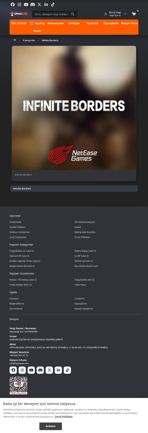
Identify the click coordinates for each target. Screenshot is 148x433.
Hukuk (78, 227)
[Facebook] (13, 4)
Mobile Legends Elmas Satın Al (25, 261)
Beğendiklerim (17, 303)
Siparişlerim (110, 23)
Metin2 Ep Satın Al (84, 261)
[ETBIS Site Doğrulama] (74, 385)
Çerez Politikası (82, 237)
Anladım (51, 426)
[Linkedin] (46, 4)
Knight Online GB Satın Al (22, 266)
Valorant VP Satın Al (19, 255)
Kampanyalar (55, 23)
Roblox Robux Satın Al (85, 250)
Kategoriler (29, 40)
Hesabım (14, 298)
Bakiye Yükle (129, 23)
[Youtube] (26, 4)
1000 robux (80, 284)
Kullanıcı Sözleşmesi (20, 232)
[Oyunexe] (18, 13)
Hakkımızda (15, 222)
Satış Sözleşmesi (18, 237)
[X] (39, 4)
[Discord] (33, 4)
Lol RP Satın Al (82, 255)
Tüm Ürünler (19, 23)
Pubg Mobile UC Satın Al (22, 250)
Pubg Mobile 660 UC (85, 279)
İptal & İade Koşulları (85, 232)
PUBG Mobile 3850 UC (21, 284)
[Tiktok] (53, 4)
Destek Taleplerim (84, 308)
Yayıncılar (92, 23)
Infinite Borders (50, 40)
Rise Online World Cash (86, 266)
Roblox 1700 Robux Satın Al (23, 279)
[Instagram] (19, 4)
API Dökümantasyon (85, 222)
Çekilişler (74, 23)
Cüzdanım (80, 298)
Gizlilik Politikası (17, 227)
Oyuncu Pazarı (39, 27)
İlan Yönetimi (16, 308)
